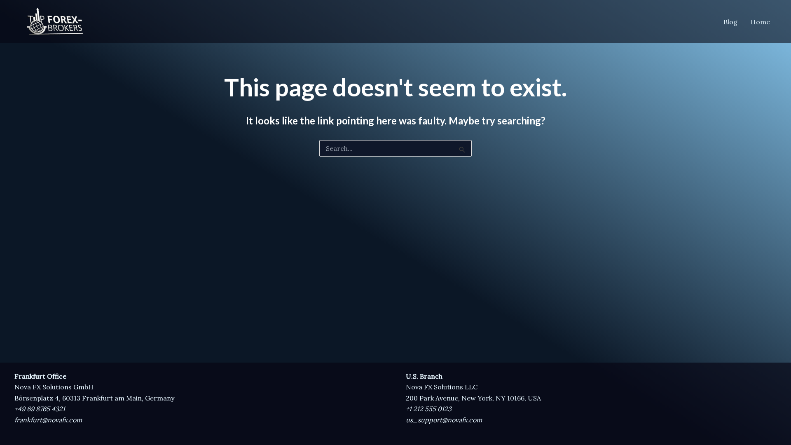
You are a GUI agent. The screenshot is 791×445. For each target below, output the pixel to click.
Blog (730, 22)
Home (760, 22)
